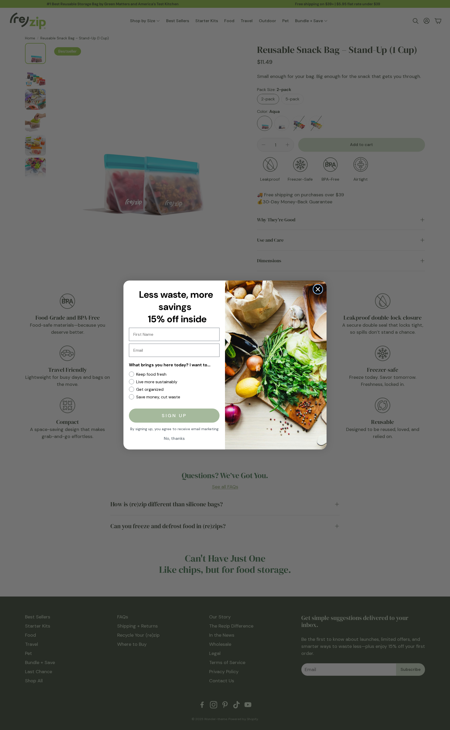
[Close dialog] (317, 289)
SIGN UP (174, 415)
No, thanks (174, 438)
